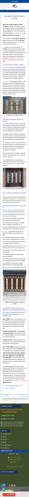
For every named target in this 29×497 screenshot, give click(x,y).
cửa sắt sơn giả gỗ (16, 31)
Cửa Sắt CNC (14, 14)
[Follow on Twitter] (14, 1)
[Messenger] (3, 484)
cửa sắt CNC (13, 163)
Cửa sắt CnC (7, 67)
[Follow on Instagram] (13, 1)
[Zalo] (3, 489)
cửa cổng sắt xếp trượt (18, 33)
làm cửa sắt (19, 42)
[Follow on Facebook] (11, 1)
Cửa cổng (16, 199)
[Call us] (9, 485)
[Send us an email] (15, 1)
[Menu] (14, 11)
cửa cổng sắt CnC (9, 210)
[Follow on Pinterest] (17, 1)
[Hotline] (3, 494)
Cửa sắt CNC (6, 123)
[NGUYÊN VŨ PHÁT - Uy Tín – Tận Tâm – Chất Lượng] (14, 6)
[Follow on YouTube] (15, 485)
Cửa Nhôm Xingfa (9, 267)
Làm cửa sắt (6, 231)
